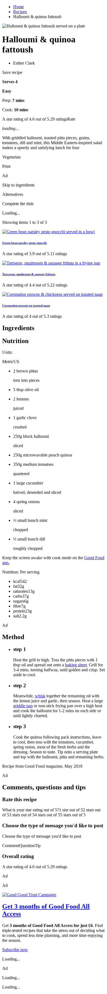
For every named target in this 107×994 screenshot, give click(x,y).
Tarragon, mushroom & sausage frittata (28, 274)
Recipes (20, 11)
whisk (40, 696)
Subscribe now (15, 949)
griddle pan (23, 705)
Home (18, 6)
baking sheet (76, 664)
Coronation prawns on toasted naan (26, 305)
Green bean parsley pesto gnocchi (24, 242)
